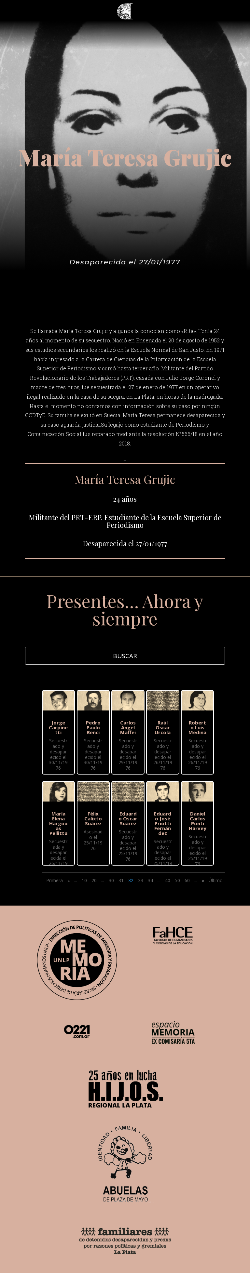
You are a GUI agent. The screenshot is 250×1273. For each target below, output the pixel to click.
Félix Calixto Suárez (93, 818)
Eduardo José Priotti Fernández (162, 823)
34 (150, 880)
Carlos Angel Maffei (128, 727)
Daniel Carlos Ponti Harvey (197, 820)
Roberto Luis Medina (197, 727)
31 (121, 880)
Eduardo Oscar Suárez (127, 818)
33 (140, 880)
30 (111, 880)
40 (167, 880)
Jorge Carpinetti (58, 727)
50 (177, 880)
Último (216, 880)
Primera (54, 880)
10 (84, 880)
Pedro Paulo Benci (93, 727)
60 (187, 880)
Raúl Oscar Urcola (163, 727)
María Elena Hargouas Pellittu (58, 823)
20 (94, 880)
